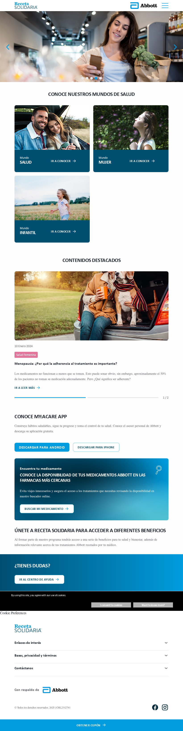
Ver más (88, 59)
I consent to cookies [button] (111, 605)
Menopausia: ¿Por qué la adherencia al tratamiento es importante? (66, 363)
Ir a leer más (25, 387)
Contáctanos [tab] (24, 667)
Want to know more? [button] (153, 605)
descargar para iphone (96, 447)
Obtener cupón (88, 725)
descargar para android (42, 447)
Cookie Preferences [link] (13, 612)
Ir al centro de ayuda (36, 579)
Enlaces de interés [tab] (28, 642)
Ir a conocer (61, 161)
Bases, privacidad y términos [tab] (35, 655)
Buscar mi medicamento (44, 509)
